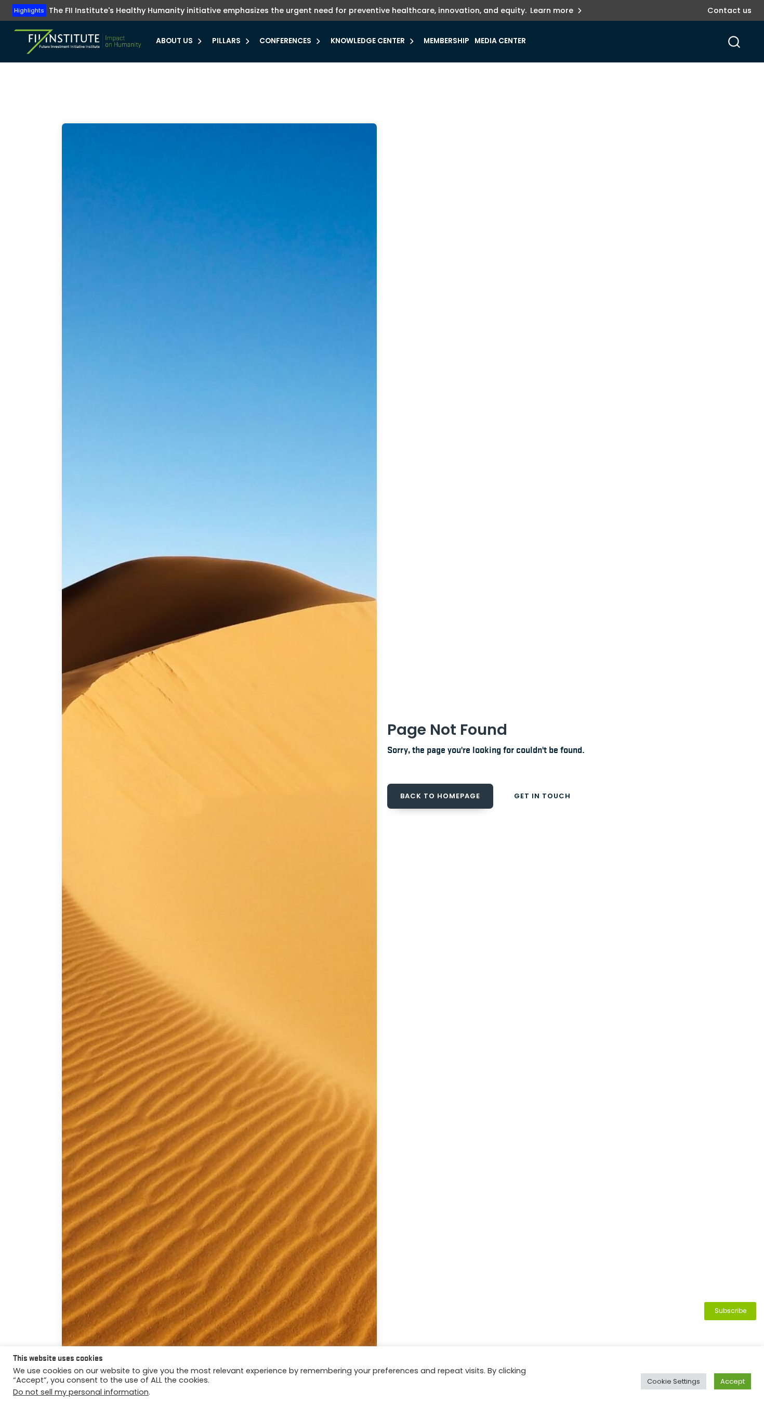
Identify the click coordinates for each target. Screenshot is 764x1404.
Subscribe (730, 1310)
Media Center (500, 41)
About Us (174, 41)
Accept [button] (732, 1381)
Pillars (226, 41)
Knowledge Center (368, 41)
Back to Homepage (440, 796)
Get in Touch (542, 796)
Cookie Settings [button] (673, 1381)
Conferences (285, 41)
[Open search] (734, 42)
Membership (446, 41)
